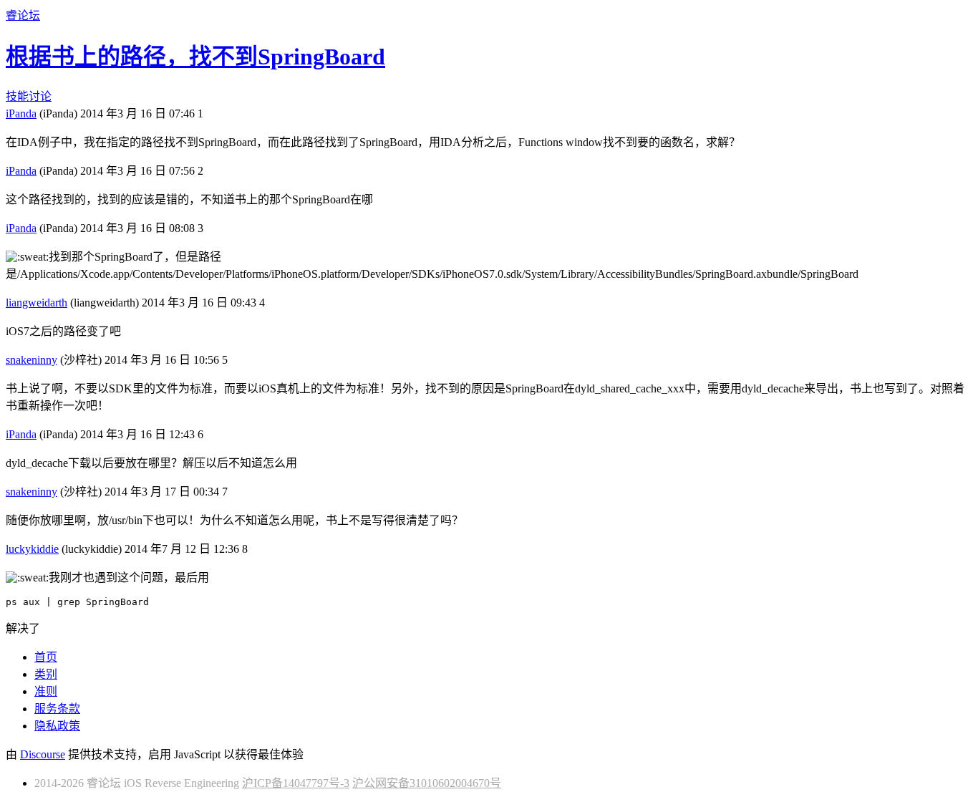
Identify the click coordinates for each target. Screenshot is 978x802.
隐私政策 (57, 726)
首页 (45, 657)
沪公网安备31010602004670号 (426, 783)
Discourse (42, 754)
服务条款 (57, 708)
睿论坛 (23, 15)
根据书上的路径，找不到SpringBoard (195, 56)
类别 (45, 674)
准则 (45, 691)
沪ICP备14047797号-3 (295, 783)
